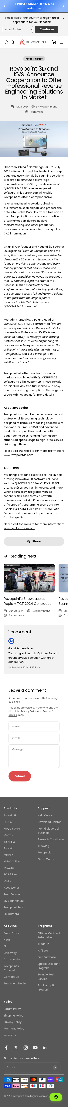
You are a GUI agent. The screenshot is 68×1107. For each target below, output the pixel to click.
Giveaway (10, 953)
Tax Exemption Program (47, 987)
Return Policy (12, 1009)
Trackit (8, 848)
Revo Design (12, 894)
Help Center (45, 815)
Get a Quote (46, 859)
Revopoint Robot (15, 907)
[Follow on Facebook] (6, 1047)
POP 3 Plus (10, 874)
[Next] (63, 6)
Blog (6, 946)
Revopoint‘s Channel (11, 968)
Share (36, 541)
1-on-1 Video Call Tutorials (49, 831)
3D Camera (11, 914)
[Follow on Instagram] (25, 1047)
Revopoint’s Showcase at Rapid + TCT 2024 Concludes (27, 601)
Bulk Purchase (47, 957)
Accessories (11, 888)
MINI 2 (7, 881)
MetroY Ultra (12, 829)
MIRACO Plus (12, 861)
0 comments (16, 615)
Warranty (10, 1035)
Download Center (49, 822)
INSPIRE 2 (9, 842)
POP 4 (8, 822)
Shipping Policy (13, 1015)
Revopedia (45, 852)
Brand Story (11, 933)
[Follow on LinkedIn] (44, 1047)
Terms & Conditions (51, 839)
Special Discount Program (49, 966)
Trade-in (43, 944)
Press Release (34, 58)
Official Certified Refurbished (49, 935)
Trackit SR (10, 815)
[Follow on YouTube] (35, 1047)
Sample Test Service (46, 977)
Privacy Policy (29, 711)
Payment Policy (14, 1028)
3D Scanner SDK (14, 901)
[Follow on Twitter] (16, 1047)
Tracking (43, 846)
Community (12, 959)
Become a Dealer (15, 983)
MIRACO (9, 868)
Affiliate (43, 951)
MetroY (8, 835)
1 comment (36, 111)
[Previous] (4, 6)
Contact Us (11, 977)
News (7, 940)
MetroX (8, 855)
